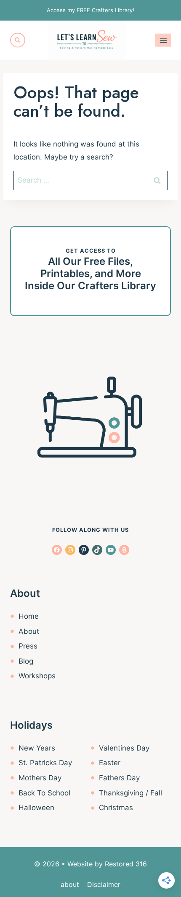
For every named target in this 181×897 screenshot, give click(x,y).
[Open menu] (163, 40)
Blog (26, 661)
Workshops (37, 676)
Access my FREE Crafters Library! (90, 10)
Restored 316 (126, 864)
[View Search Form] (17, 40)
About (29, 631)
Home (29, 616)
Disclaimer (103, 884)
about (70, 884)
